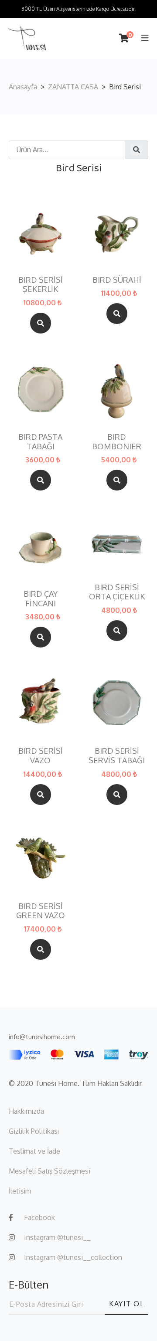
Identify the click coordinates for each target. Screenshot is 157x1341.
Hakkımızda (26, 1111)
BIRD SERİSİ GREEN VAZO (40, 911)
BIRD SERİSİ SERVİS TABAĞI (117, 755)
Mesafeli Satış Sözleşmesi (49, 1171)
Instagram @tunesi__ (57, 1237)
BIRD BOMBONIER (116, 441)
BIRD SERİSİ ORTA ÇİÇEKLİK (117, 592)
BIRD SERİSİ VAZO (40, 755)
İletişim (20, 1191)
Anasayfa (23, 86)
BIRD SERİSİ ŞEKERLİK (40, 284)
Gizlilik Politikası (34, 1131)
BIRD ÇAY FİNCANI (41, 598)
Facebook (39, 1217)
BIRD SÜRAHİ (116, 280)
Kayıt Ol (126, 1303)
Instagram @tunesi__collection (73, 1257)
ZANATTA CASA (73, 86)
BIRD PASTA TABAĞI (40, 441)
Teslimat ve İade (34, 1151)
